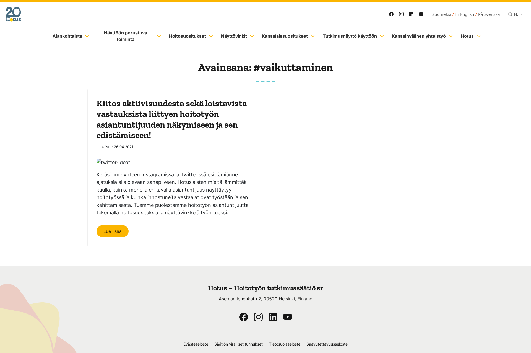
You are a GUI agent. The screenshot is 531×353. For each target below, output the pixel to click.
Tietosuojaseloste (284, 344)
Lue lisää (112, 231)
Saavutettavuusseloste (327, 344)
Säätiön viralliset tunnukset (238, 344)
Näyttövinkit (234, 36)
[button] (515, 14)
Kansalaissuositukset (285, 36)
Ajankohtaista (67, 36)
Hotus (467, 36)
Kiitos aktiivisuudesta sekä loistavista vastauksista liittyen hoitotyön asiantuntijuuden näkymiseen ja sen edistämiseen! (172, 119)
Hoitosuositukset (187, 36)
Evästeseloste (195, 344)
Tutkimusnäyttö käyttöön (350, 36)
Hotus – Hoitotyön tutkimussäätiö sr (265, 288)
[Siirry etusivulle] (127, 14)
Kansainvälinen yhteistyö (419, 36)
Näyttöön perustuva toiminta (125, 36)
